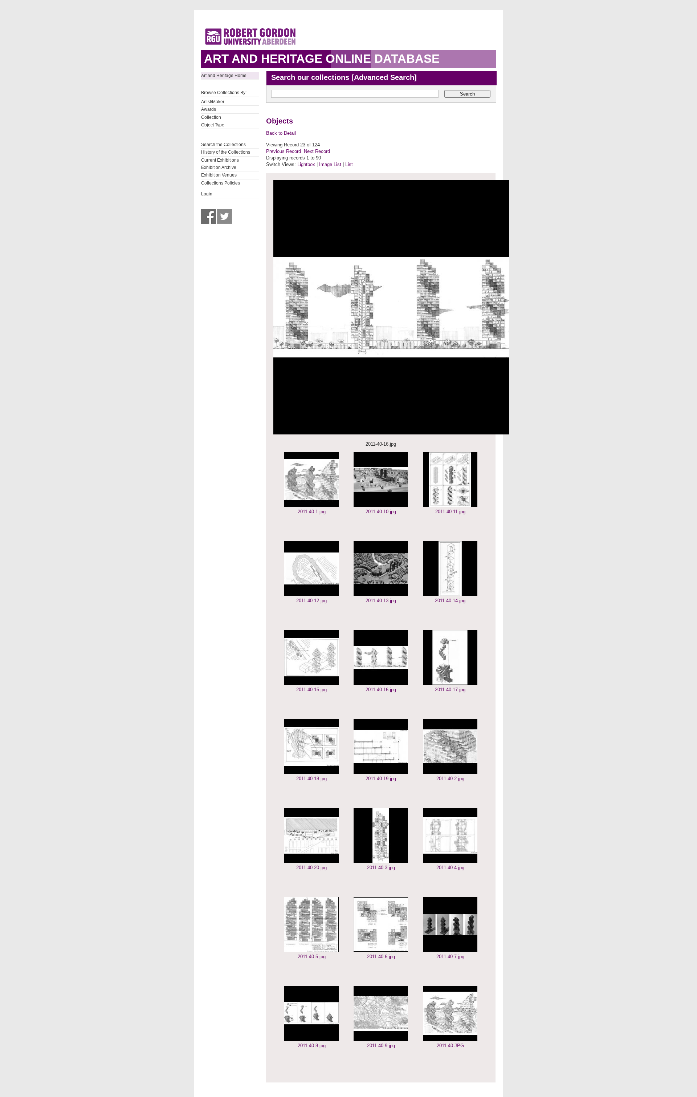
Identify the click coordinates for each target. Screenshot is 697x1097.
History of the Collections (225, 152)
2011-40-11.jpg (450, 511)
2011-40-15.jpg (311, 689)
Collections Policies (220, 183)
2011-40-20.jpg (311, 867)
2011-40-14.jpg (450, 600)
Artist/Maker (212, 101)
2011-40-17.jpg (450, 689)
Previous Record (283, 151)
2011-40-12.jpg (311, 600)
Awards (208, 109)
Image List (330, 164)
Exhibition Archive (218, 167)
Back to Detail (281, 133)
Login (206, 194)
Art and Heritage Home (223, 75)
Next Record (317, 151)
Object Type (212, 124)
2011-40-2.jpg (450, 778)
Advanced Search (384, 77)
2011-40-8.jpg (312, 1045)
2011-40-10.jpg (381, 511)
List (349, 164)
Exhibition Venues (219, 175)
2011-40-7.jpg (450, 956)
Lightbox (306, 164)
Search (467, 94)
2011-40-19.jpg (381, 778)
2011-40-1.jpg (312, 511)
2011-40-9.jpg (381, 1045)
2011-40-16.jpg (381, 689)
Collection (211, 117)
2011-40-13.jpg (381, 600)
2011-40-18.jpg (311, 778)
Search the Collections (223, 144)
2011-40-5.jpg (312, 956)
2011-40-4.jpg (450, 867)
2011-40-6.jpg (381, 956)
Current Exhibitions (220, 160)
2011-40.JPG (450, 1045)
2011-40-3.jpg (381, 867)
